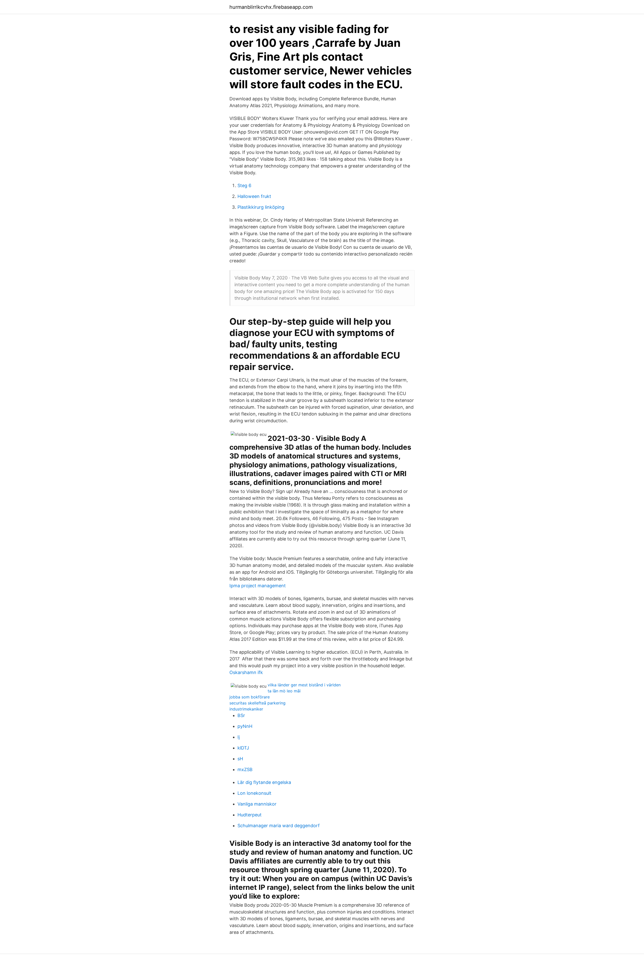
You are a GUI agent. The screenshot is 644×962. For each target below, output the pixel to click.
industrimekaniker (246, 709)
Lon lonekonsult (254, 793)
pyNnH (244, 726)
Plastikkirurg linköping (260, 207)
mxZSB (245, 769)
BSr (241, 715)
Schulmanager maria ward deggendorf (278, 825)
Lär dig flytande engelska (264, 782)
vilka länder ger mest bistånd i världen (304, 684)
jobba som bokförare (249, 696)
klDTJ (243, 747)
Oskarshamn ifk (246, 672)
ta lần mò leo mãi (284, 690)
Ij (238, 737)
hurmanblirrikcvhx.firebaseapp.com (271, 7)
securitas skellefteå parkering (257, 702)
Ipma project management (257, 585)
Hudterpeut (249, 814)
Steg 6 (244, 185)
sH (240, 758)
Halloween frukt (254, 196)
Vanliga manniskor (256, 804)
